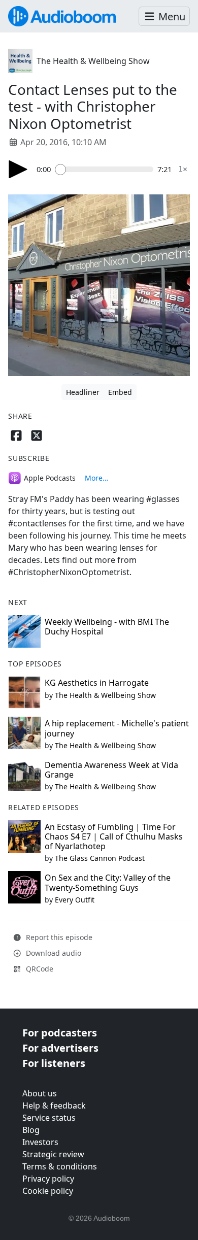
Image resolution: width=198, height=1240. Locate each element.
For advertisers (60, 1048)
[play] (18, 169)
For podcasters (59, 1033)
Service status (49, 1117)
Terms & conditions (59, 1166)
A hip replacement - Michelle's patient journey (117, 728)
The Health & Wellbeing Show (93, 60)
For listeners (53, 1063)
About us (39, 1093)
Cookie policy (47, 1190)
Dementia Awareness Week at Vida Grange (111, 769)
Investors (40, 1142)
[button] (164, 16)
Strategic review (53, 1154)
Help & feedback (54, 1105)
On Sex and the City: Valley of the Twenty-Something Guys (108, 882)
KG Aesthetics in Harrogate (97, 682)
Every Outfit (74, 899)
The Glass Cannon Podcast (100, 858)
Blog (31, 1129)
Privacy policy (48, 1178)
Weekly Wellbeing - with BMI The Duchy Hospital (107, 626)
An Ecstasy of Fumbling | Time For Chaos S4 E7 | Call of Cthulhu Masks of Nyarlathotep (114, 836)
